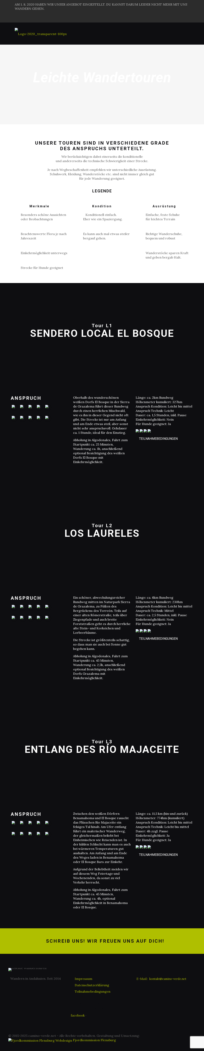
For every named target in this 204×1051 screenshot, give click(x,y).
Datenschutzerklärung (92, 985)
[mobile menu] (186, 33)
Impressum (83, 979)
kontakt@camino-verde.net (167, 979)
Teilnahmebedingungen (158, 439)
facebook (78, 1015)
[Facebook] (186, 18)
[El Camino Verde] (41, 33)
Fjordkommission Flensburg (94, 1040)
